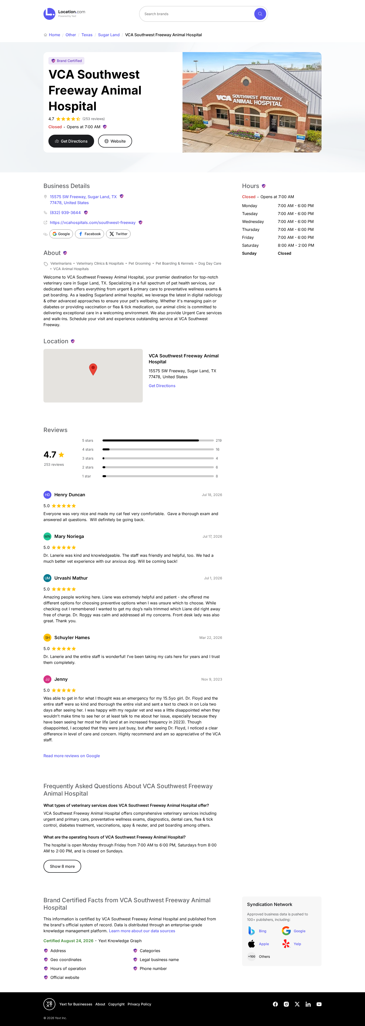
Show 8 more (62, 866)
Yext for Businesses (75, 1004)
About (100, 1004)
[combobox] (203, 14)
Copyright (116, 1004)
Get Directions (162, 385)
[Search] (260, 14)
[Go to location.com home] (64, 14)
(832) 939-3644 (65, 212)
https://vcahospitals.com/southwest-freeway (93, 222)
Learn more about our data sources (142, 930)
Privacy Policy (139, 1004)
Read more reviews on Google (71, 755)
